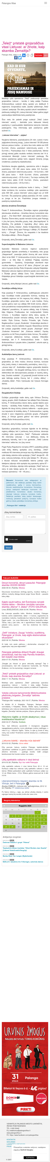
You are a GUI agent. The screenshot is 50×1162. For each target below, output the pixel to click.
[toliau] (45, 805)
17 (6, 823)
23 (44, 823)
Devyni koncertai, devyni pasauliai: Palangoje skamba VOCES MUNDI (24, 584)
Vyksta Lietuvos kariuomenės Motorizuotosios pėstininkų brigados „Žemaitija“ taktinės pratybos (24, 695)
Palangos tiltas (9, 3)
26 (18, 827)
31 (6, 830)
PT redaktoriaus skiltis (20, 788)
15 (37, 820)
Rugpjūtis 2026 (25, 805)
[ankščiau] (4, 805)
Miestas (22, 588)
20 (25, 823)
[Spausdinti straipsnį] (28, 55)
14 (31, 820)
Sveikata (22, 722)
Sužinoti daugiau (26, 1150)
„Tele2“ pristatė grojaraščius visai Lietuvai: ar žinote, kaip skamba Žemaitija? (23, 675)
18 (12, 823)
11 (12, 820)
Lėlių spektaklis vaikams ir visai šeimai (20, 759)
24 (6, 827)
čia (9, 130)
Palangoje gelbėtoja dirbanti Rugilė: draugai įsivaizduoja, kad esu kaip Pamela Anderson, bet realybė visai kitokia (23, 654)
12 (18, 820)
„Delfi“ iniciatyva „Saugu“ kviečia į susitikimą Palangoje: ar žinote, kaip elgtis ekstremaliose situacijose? (24, 635)
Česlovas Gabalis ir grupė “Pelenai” (16, 842)
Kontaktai (11, 1139)
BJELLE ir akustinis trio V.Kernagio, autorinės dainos (23, 862)
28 (31, 827)
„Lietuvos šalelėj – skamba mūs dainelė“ (21, 740)
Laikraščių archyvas (16, 1144)
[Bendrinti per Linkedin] (24, 55)
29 (37, 827)
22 (37, 823)
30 (44, 827)
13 (25, 820)
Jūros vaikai (23, 743)
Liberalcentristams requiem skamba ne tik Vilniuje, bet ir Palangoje (22, 782)
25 (12, 827)
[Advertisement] (25, 22)
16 (44, 820)
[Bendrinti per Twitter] (20, 57)
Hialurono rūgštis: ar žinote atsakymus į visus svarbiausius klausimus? (24, 718)
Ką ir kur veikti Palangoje (28, 762)
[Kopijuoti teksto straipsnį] (32, 55)
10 (6, 820)
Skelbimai (11, 1142)
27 (25, 827)
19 (18, 823)
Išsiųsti (8, 547)
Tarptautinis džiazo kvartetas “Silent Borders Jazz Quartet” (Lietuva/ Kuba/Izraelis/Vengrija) (25, 849)
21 (31, 823)
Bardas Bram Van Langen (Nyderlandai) (17, 856)
